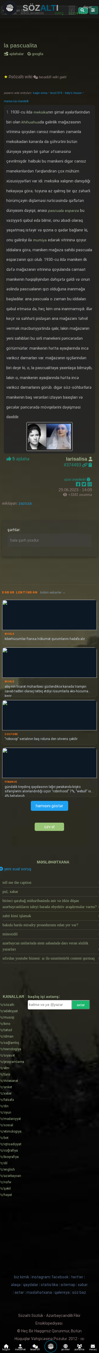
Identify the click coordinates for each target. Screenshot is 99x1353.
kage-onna (40, 92)
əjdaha (20, 459)
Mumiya (40, 240)
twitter (77, 1277)
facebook (60, 1277)
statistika (49, 1284)
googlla (37, 54)
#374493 (73, 465)
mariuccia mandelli (16, 101)
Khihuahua (30, 122)
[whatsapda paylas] (89, 484)
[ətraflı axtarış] (93, 10)
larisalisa (77, 459)
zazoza (25, 503)
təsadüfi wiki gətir (52, 77)
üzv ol (49, 827)
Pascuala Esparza (63, 210)
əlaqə (16, 1284)
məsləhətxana (53, 862)
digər (87, 7)
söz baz (79, 1292)
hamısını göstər (49, 806)
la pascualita (20, 45)
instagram (41, 1277)
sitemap (68, 1284)
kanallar (13, 996)
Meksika (41, 112)
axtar (81, 1005)
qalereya (62, 1292)
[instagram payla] (84, 484)
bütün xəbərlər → (52, 592)
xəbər (83, 1284)
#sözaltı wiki (20, 76)
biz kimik (22, 1277)
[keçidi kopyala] (90, 465)
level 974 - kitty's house (66, 92)
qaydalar (30, 1284)
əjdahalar (17, 54)
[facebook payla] (79, 484)
